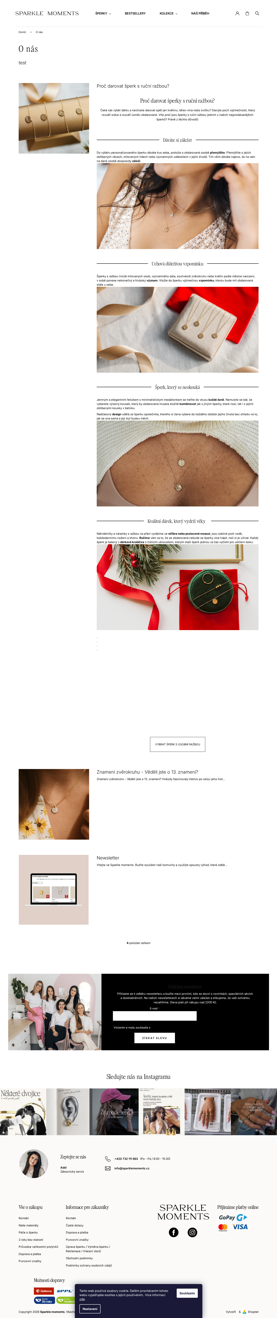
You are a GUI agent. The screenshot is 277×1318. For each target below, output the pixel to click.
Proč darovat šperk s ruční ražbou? (133, 86)
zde (82, 1299)
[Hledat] (257, 13)
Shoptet (253, 1312)
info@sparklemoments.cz (131, 1168)
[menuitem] (103, 13)
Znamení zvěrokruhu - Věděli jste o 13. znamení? (147, 772)
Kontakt (24, 1218)
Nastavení (90, 1309)
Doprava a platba (30, 1254)
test (22, 62)
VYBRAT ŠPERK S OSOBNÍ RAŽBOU (177, 744)
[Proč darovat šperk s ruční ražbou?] (54, 118)
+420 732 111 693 (126, 1159)
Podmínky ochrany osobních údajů (89, 1265)
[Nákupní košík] (247, 13)
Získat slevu (154, 1038)
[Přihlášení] (237, 13)
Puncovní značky (30, 1261)
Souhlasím (187, 1293)
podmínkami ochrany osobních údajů (173, 1027)
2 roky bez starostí (31, 1239)
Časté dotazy (74, 1225)
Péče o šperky (28, 1232)
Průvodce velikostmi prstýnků (38, 1247)
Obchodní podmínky (79, 1258)
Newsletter (108, 858)
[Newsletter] (54, 890)
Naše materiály (28, 1225)
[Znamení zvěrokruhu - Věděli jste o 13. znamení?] (54, 804)
